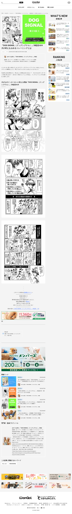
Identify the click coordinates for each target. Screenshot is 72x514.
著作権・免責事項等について (45, 503)
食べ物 (68, 74)
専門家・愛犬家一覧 (45, 504)
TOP (2, 13)
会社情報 (63, 504)
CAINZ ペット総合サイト (27, 504)
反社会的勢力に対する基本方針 (60, 503)
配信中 (28, 301)
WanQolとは (7, 503)
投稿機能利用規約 (33, 503)
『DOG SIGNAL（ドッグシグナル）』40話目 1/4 (26, 308)
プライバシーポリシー (17, 503)
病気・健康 (67, 80)
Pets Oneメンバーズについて (13, 504)
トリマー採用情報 (56, 504)
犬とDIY (6, 13)
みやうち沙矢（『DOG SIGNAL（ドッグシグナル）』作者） (27, 428)
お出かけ (67, 26)
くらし (68, 38)
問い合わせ (36, 504)
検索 (21, 2)
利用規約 (26, 503)
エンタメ (11, 13)
